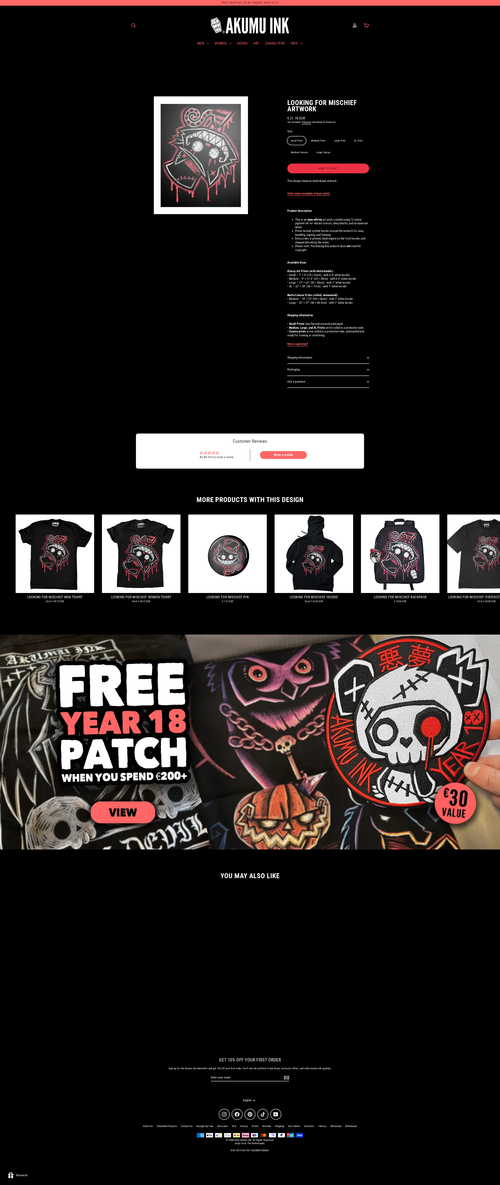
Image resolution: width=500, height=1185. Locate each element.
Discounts (222, 1126)
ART (256, 43)
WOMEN (221, 43)
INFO (295, 43)
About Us (148, 1126)
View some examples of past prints (308, 193)
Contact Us (187, 1126)
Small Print (297, 140)
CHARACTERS (275, 43)
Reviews (266, 1126)
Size (290, 131)
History (244, 1126)
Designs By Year (204, 1126)
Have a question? (297, 344)
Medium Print (318, 140)
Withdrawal (351, 1126)
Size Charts (294, 1126)
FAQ (234, 1126)
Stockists (309, 1126)
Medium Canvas (299, 152)
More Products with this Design (250, 500)
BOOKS (242, 43)
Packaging (293, 369)
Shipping (306, 122)
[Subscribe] (286, 1078)
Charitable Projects (167, 1126)
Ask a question (296, 381)
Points (255, 1126)
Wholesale (335, 1126)
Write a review (283, 455)
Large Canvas (323, 152)
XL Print (358, 140)
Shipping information (299, 357)
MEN (201, 43)
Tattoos (322, 1126)
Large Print (340, 140)
